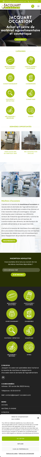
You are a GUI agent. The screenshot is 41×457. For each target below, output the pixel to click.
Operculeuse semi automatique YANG (10, 152)
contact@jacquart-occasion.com (18, 395)
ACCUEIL (4, 405)
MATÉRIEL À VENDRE (8, 408)
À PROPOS (5, 412)
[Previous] (2, 142)
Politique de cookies (12, 453)
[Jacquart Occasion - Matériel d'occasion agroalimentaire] (11, 6)
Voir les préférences (20, 449)
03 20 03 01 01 (15, 391)
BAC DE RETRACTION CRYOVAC (30, 152)
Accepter (20, 439)
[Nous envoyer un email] (3, 377)
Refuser (20, 444)
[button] (38, 418)
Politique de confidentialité (26, 453)
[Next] (39, 142)
